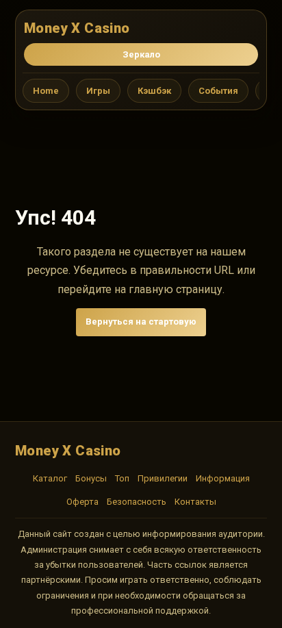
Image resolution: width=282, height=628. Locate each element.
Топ (122, 478)
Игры (98, 91)
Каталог (50, 478)
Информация (223, 478)
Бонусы (91, 478)
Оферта (82, 502)
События (218, 91)
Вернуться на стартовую (141, 321)
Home (46, 91)
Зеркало (141, 54)
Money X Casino (77, 28)
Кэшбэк (154, 91)
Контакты (195, 502)
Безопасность (136, 502)
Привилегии (163, 478)
